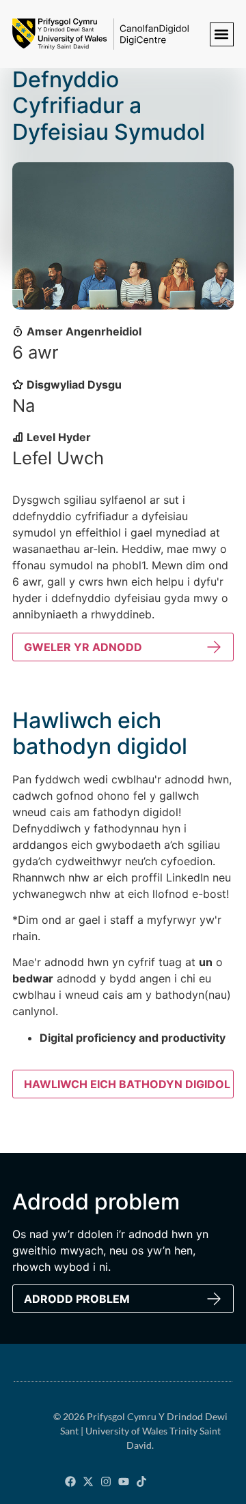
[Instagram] (105, 1481)
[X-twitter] (88, 1481)
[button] (222, 34)
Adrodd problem (77, 1299)
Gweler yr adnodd (83, 647)
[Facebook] (70, 1481)
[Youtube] (123, 1481)
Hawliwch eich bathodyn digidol (127, 1084)
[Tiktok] (141, 1481)
